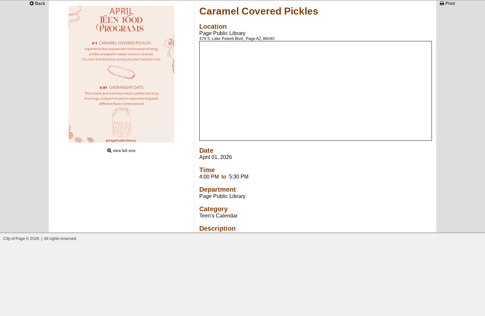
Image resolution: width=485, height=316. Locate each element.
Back (39, 3)
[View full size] (121, 140)
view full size (124, 150)
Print (449, 3)
